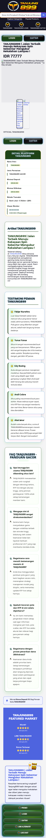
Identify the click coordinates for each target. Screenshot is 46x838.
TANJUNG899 (16, 254)
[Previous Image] (3, 81)
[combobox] (20, 15)
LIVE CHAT (24, 832)
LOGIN (12, 38)
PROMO (24, 808)
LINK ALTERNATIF (24, 826)
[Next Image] (43, 81)
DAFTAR (34, 38)
